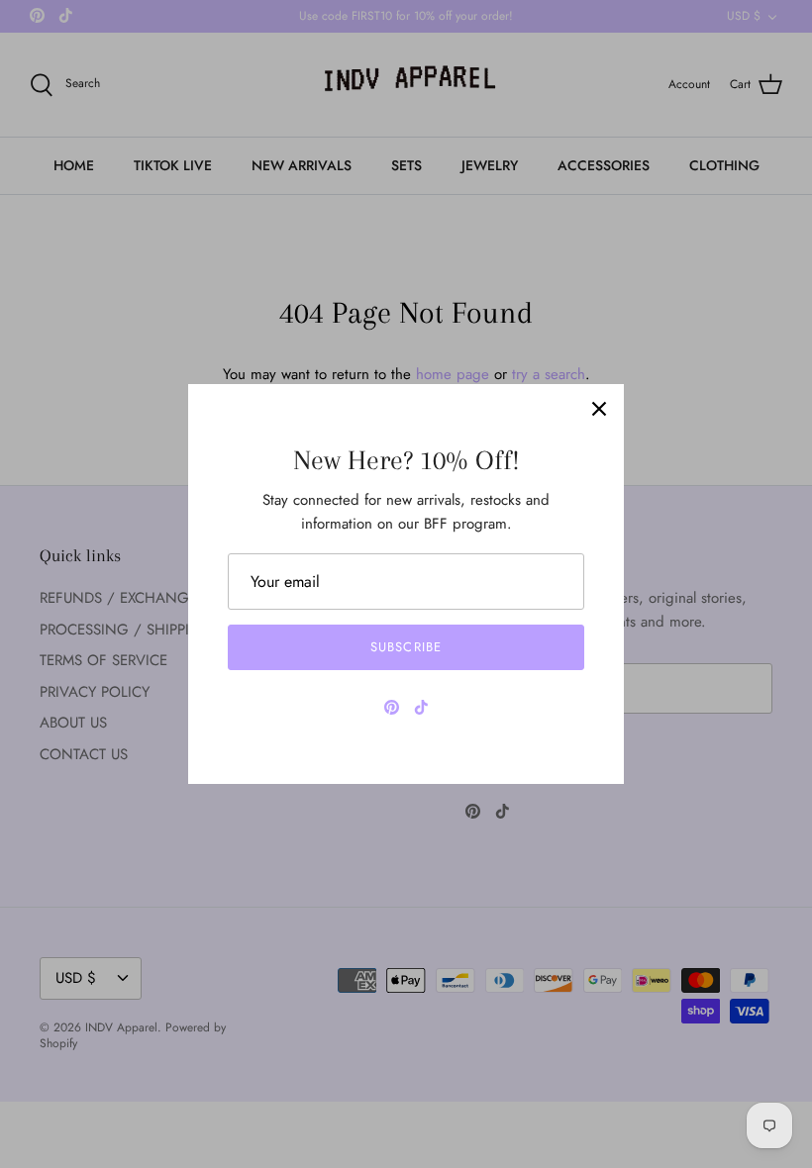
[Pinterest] (391, 707)
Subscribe (405, 646)
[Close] (599, 409)
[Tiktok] (421, 707)
